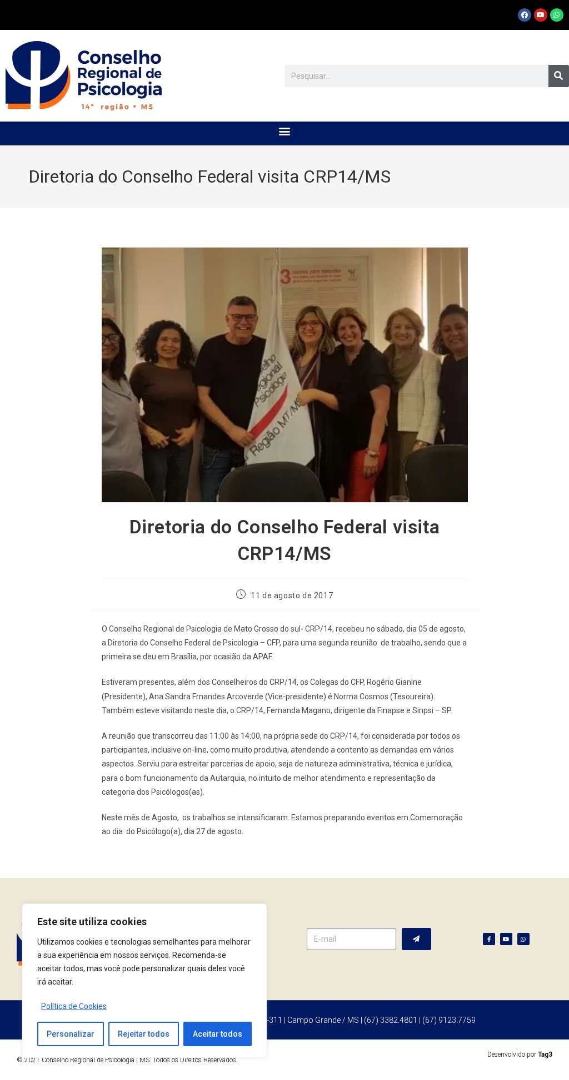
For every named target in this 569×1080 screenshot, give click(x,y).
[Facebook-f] (489, 939)
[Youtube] (540, 15)
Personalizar (70, 1033)
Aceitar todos (217, 1033)
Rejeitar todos (143, 1033)
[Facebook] (524, 15)
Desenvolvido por (519, 1054)
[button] (285, 131)
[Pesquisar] (558, 76)
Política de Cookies (74, 1006)
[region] (144, 981)
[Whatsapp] (556, 15)
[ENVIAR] (416, 939)
